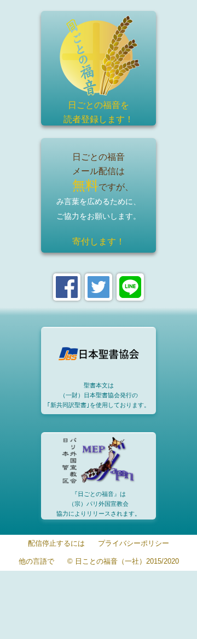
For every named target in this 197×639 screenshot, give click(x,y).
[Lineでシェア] (130, 287)
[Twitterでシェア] (98, 287)
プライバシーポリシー (133, 543)
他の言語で (36, 561)
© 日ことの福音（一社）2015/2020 (123, 561)
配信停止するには (56, 543)
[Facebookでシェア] (66, 287)
